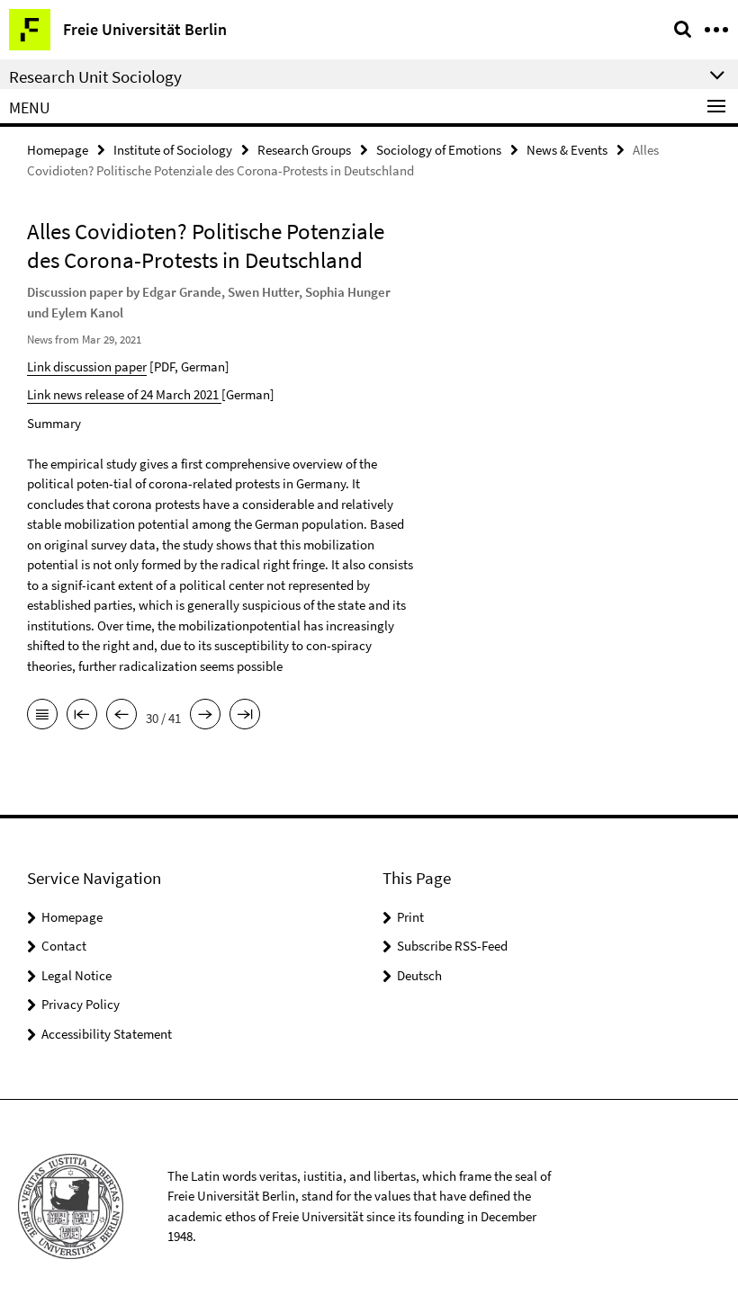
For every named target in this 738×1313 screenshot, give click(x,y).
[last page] (245, 715)
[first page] (82, 715)
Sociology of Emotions (438, 149)
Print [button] (410, 916)
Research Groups (304, 149)
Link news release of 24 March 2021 (124, 394)
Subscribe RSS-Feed (452, 945)
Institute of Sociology (172, 149)
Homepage (57, 149)
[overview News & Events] (42, 715)
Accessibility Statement (106, 1033)
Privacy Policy (80, 1004)
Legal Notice (76, 975)
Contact (63, 945)
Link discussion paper (87, 366)
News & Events (567, 149)
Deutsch (419, 975)
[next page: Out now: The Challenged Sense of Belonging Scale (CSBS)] (205, 715)
